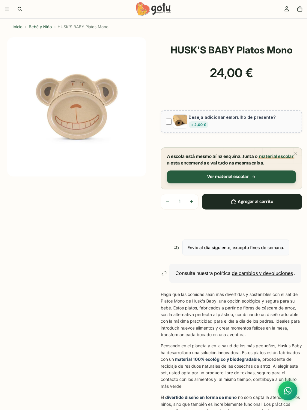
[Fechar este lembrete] (296, 154)
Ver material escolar (228, 176)
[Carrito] (299, 9)
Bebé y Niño (40, 26)
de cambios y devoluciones (262, 273)
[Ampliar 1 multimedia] (76, 106)
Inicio (17, 26)
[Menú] (7, 9)
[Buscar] (19, 9)
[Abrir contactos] (287, 390)
